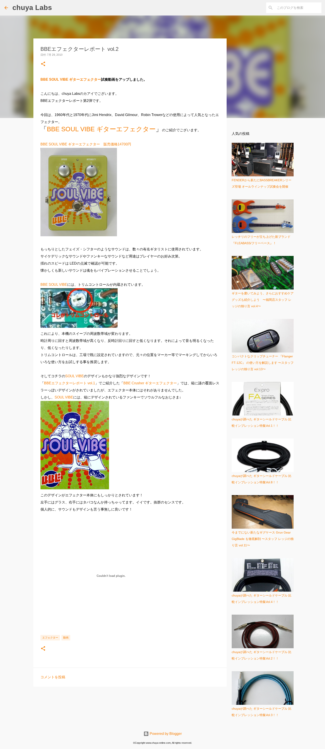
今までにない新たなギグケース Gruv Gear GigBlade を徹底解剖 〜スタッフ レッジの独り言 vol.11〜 (263, 539)
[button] (43, 64)
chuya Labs (32, 7)
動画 (66, 637)
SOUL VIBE (74, 376)
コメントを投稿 (52, 677)
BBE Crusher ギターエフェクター (150, 383)
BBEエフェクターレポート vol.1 (69, 383)
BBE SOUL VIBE (53, 284)
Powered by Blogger (165, 734)
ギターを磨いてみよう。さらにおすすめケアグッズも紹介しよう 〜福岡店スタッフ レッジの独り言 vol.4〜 (263, 300)
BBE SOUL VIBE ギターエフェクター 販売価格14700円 (85, 144)
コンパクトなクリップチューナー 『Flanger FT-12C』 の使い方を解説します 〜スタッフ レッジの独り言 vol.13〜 (263, 362)
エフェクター (50, 637)
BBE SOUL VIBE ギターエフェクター (70, 79)
